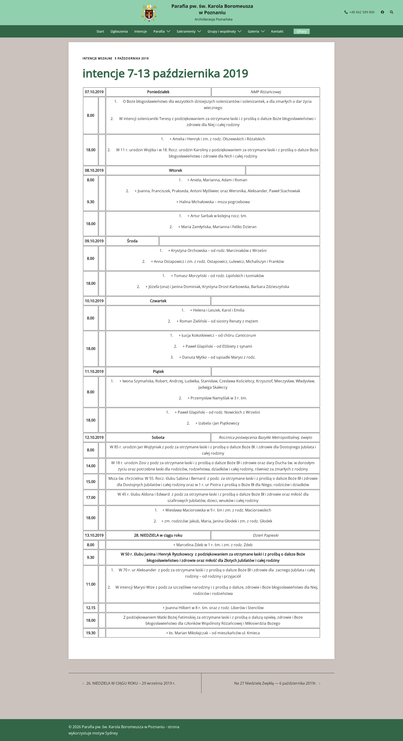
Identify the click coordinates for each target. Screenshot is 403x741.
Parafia (159, 31)
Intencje (140, 31)
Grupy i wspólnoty (222, 31)
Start (100, 31)
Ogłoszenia (119, 31)
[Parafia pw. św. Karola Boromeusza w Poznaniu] (201, 12)
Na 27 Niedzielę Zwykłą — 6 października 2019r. (275, 683)
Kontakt (277, 31)
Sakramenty (186, 31)
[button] (392, 12)
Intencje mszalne (97, 58)
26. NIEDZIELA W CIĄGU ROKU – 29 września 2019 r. (130, 683)
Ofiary (301, 31)
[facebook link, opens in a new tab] (382, 12)
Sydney (111, 733)
